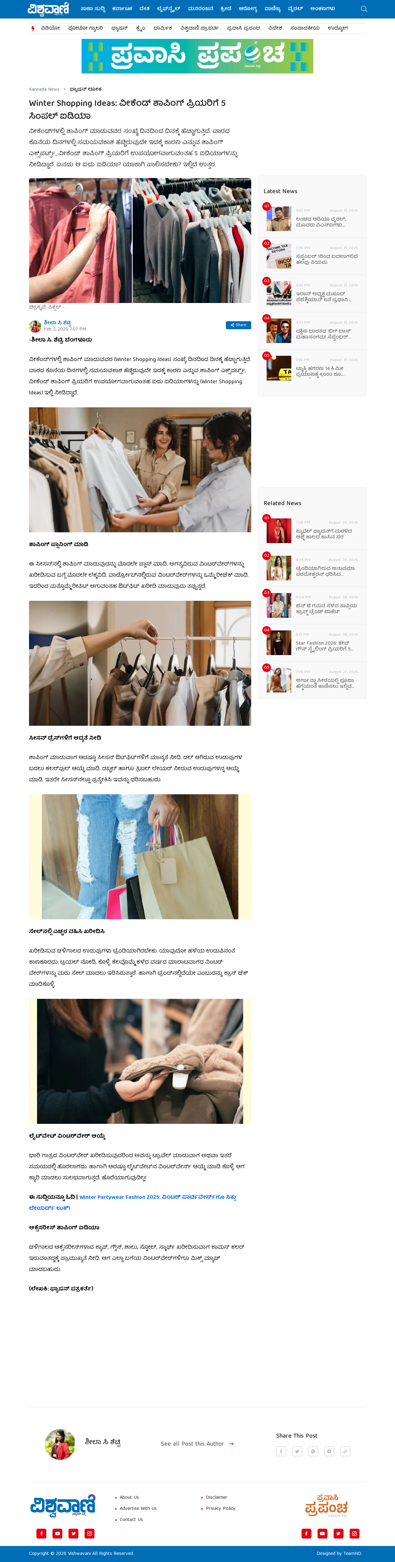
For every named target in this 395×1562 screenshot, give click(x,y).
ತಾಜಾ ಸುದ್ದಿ (93, 9)
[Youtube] (57, 1533)
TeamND (352, 1554)
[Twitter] (73, 1533)
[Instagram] (89, 1533)
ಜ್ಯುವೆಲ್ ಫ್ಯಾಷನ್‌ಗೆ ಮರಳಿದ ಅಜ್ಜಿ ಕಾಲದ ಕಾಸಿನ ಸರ (324, 535)
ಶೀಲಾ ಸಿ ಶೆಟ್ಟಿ (57, 323)
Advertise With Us (138, 1509)
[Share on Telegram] (329, 1451)
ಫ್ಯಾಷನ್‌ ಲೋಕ (86, 89)
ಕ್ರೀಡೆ (226, 9)
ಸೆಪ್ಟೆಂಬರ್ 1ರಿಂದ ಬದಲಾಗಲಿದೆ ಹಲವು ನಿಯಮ (327, 260)
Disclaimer (216, 1497)
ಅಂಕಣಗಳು (322, 9)
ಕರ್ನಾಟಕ (122, 9)
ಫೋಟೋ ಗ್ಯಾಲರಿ (85, 28)
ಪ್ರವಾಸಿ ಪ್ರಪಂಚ (243, 28)
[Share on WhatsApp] (313, 1451)
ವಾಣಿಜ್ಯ (272, 9)
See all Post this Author (192, 1444)
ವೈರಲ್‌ (295, 9)
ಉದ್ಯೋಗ (338, 28)
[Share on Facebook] (281, 1451)
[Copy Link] (345, 1451)
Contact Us (131, 1520)
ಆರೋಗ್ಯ (248, 9)
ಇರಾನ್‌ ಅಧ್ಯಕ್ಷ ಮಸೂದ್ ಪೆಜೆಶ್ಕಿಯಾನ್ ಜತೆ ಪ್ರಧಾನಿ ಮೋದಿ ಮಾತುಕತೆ (322, 297)
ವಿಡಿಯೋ (50, 28)
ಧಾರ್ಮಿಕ (163, 28)
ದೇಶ (144, 9)
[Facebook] (41, 1533)
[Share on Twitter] (297, 1451)
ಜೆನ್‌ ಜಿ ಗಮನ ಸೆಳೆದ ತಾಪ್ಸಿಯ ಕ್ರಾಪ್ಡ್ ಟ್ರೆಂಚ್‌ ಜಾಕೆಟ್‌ (326, 609)
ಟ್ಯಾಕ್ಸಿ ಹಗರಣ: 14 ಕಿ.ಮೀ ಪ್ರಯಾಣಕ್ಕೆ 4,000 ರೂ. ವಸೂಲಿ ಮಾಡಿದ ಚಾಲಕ (320, 372)
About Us (129, 1497)
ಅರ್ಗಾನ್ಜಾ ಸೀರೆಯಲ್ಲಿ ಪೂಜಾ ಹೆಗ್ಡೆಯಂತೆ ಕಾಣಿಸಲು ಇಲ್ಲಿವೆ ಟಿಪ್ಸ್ (325, 684)
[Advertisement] (140, 1346)
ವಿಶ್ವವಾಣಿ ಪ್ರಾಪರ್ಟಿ (200, 28)
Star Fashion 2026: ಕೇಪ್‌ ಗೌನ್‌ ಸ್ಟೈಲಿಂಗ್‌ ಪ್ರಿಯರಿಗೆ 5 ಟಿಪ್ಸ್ (323, 647)
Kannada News (44, 89)
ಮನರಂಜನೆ (200, 9)
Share (241, 325)
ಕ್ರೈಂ (140, 28)
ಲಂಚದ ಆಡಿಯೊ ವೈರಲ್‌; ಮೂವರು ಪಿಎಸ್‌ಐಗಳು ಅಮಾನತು (321, 223)
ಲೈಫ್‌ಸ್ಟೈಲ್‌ (169, 9)
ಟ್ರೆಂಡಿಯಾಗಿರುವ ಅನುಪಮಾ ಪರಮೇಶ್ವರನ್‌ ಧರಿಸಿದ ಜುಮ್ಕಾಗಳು (325, 572)
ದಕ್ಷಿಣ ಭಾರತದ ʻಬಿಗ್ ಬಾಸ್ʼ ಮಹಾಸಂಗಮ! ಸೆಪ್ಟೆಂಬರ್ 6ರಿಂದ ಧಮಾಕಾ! (323, 335)
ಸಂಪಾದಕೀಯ (305, 28)
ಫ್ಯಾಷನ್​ (119, 28)
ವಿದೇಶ (275, 28)
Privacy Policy (220, 1509)
